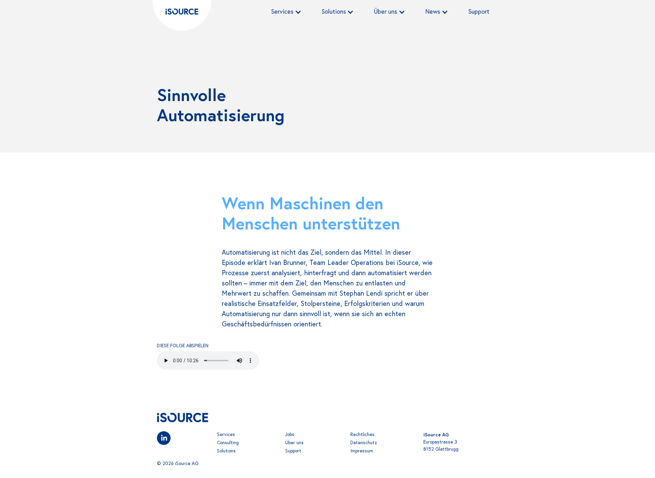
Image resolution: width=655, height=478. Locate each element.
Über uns (385, 11)
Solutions (334, 11)
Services (282, 11)
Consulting (228, 442)
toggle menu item (298, 10)
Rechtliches (362, 434)
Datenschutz (363, 442)
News (432, 11)
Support (479, 11)
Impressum (361, 451)
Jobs (289, 434)
